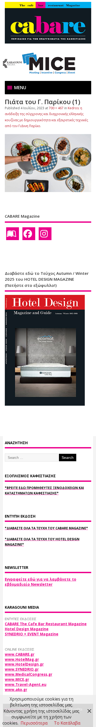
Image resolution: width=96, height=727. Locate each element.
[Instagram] (45, 233)
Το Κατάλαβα (67, 723)
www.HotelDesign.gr (24, 664)
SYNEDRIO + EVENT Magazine (31, 634)
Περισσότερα (34, 723)
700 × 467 (56, 108)
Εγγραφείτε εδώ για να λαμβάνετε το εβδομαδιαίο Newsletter (40, 582)
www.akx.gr (16, 689)
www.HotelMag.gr (22, 659)
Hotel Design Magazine (27, 629)
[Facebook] (28, 233)
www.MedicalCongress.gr (28, 674)
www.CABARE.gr (19, 654)
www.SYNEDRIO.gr (22, 669)
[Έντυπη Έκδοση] (12, 233)
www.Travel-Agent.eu (25, 684)
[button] (20, 87)
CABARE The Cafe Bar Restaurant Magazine (46, 624)
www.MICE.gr (17, 679)
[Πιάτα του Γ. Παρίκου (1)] (48, 190)
